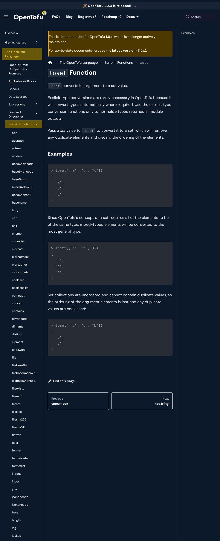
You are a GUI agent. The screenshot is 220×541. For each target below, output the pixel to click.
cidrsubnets (20, 272)
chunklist (18, 241)
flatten (16, 435)
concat (17, 303)
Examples (188, 33)
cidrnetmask (20, 257)
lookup (16, 536)
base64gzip (20, 179)
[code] (110, 185)
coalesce (18, 280)
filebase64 (19, 365)
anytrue (17, 156)
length (16, 520)
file (14, 357)
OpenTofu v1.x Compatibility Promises (18, 69)
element (17, 342)
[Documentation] (50, 62)
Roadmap (109, 16)
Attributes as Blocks (22, 81)
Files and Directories (16, 114)
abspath (18, 140)
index (16, 481)
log (14, 528)
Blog (69, 16)
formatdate (20, 458)
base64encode (22, 171)
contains (18, 311)
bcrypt (16, 210)
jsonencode (20, 505)
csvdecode (20, 319)
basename (19, 202)
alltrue (16, 148)
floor (15, 443)
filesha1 (17, 412)
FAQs (56, 16)
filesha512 (19, 427)
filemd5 (17, 396)
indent (16, 474)
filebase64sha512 (24, 381)
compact (18, 295)
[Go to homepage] (30, 16)
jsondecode (20, 497)
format (16, 450)
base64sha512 (22, 195)
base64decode (23, 164)
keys (15, 512)
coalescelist (20, 288)
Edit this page (64, 381)
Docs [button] (130, 16)
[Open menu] (6, 16)
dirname (17, 326)
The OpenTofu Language (15, 54)
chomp (17, 233)
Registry (85, 16)
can (14, 218)
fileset (16, 404)
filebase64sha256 (24, 373)
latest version (124, 50)
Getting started (15, 42)
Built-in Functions (21, 124)
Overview (11, 33)
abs (14, 133)
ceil (14, 226)
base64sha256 (22, 187)
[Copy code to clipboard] (167, 169)
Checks (14, 89)
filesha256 (19, 419)
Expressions (17, 104)
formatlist (18, 466)
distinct (17, 334)
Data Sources (18, 97)
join (14, 489)
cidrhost (17, 249)
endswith (18, 350)
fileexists (18, 388)
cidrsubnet (19, 264)
